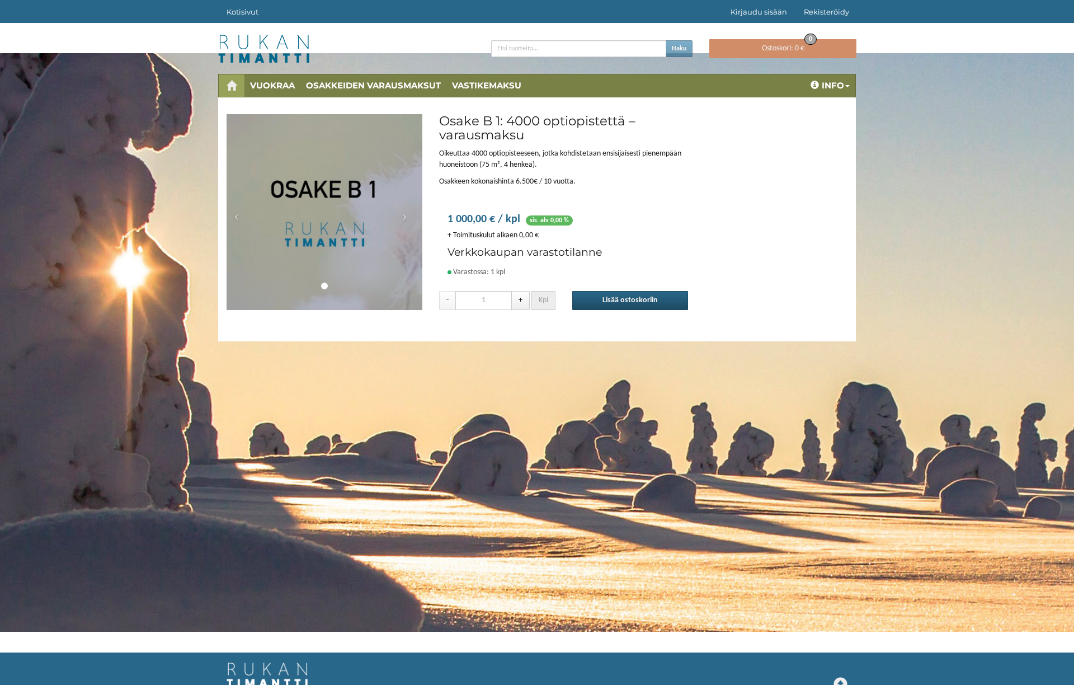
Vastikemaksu (486, 85)
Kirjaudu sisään (759, 11)
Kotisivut (242, 11)
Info (833, 85)
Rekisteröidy (826, 11)
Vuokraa (272, 85)
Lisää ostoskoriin (630, 300)
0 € (787, 46)
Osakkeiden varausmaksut (373, 85)
